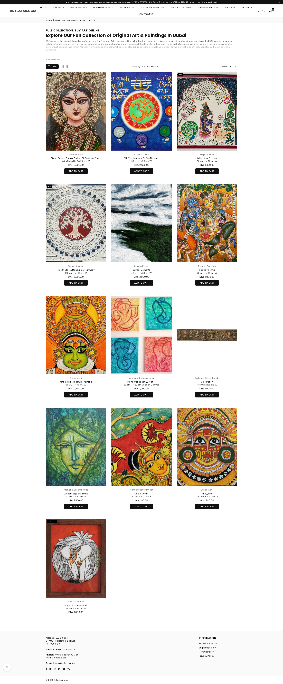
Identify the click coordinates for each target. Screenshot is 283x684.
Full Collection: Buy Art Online (70, 20)
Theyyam (207, 493)
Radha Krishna (207, 270)
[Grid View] (63, 66)
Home (43, 7)
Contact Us (146, 14)
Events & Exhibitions (152, 7)
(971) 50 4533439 (63, 654)
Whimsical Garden (207, 158)
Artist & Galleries (181, 7)
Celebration (207, 381)
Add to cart (76, 170)
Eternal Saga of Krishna (76, 493)
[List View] (67, 66)
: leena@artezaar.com (64, 663)
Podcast (230, 7)
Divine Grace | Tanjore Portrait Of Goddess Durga (76, 158)
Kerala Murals (141, 493)
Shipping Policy (207, 647)
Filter (53, 66)
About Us (247, 7)
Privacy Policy (206, 655)
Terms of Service (208, 643)
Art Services (126, 7)
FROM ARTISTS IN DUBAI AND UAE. (141, 2)
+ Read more (53, 59)
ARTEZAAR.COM (23, 10)
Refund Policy (206, 651)
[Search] (258, 11)
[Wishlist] (264, 11)
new (49, 74)
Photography (78, 7)
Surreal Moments (141, 270)
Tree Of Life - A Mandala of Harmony (76, 270)
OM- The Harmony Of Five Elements (141, 158)
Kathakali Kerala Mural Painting (76, 381)
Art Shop (58, 7)
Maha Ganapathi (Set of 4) (141, 381)
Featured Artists (103, 7)
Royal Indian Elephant (76, 605)
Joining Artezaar (208, 7)
